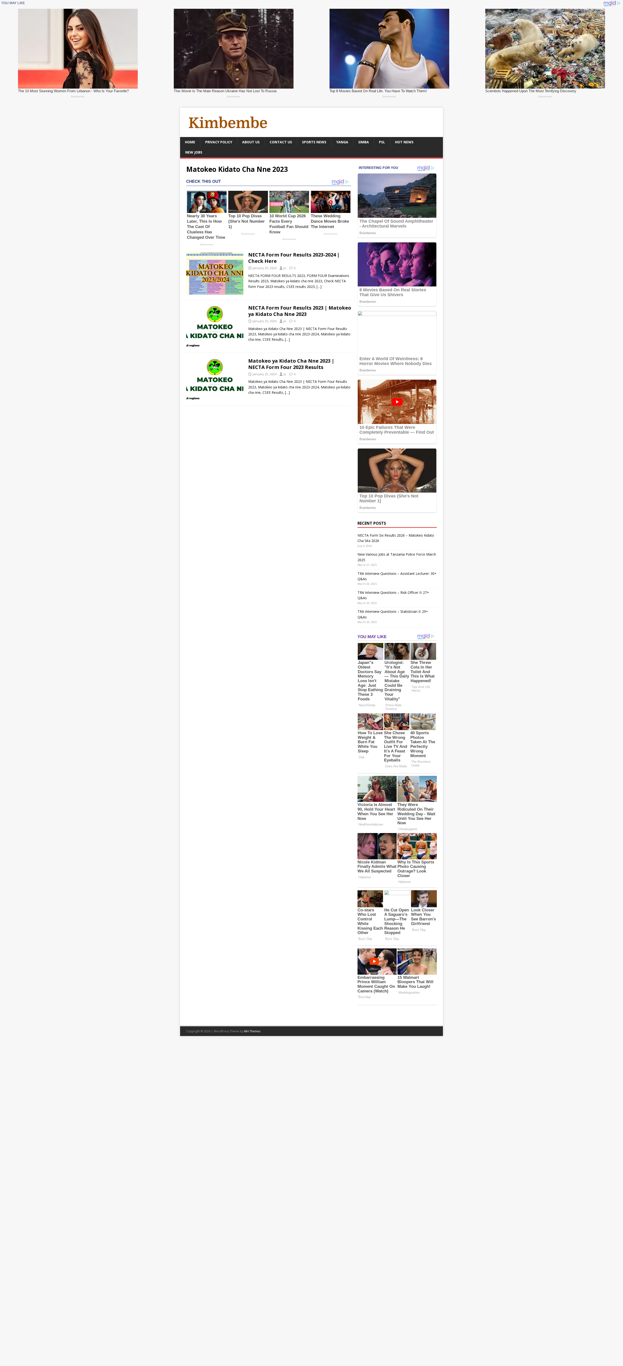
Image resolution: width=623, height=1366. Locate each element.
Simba (363, 142)
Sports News (314, 142)
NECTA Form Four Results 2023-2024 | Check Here (294, 257)
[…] (319, 286)
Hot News (404, 142)
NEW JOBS (193, 152)
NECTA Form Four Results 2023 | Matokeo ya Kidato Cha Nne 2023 (299, 310)
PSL (382, 142)
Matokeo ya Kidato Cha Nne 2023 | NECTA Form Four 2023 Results (291, 364)
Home (190, 142)
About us (251, 142)
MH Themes (252, 1031)
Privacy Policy (218, 142)
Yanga (342, 142)
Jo (285, 268)
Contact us (281, 142)
